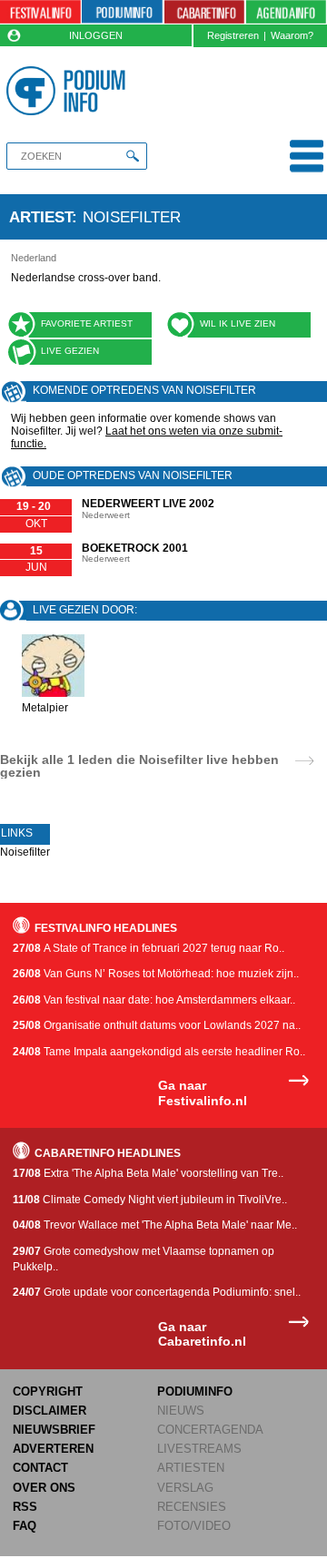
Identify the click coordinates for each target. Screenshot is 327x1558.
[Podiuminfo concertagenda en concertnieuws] (122, 12)
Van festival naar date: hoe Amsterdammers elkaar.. (154, 1000)
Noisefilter (25, 852)
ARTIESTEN (190, 1468)
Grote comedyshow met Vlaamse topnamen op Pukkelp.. (143, 1259)
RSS (25, 1507)
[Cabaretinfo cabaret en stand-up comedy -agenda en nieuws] (204, 12)
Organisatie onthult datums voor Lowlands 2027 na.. (157, 1025)
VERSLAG (185, 1487)
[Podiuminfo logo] (68, 90)
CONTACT (40, 1468)
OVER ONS (44, 1487)
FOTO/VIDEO (194, 1526)
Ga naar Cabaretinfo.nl (202, 1334)
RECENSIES (191, 1507)
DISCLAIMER (49, 1410)
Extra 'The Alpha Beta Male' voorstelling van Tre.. (148, 1173)
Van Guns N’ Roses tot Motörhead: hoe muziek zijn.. (156, 973)
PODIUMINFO (195, 1391)
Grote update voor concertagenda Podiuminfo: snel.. (157, 1292)
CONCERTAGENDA (210, 1429)
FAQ (24, 1526)
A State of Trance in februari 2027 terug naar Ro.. (148, 948)
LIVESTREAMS (199, 1448)
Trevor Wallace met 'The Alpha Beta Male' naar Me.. (155, 1225)
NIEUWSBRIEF (54, 1429)
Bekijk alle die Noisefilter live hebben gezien (139, 765)
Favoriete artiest (87, 323)
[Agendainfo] (286, 12)
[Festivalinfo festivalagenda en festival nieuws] (40, 12)
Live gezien (70, 351)
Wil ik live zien (237, 323)
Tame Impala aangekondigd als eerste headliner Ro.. (159, 1051)
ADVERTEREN (53, 1448)
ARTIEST (40, 217)
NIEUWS (180, 1410)
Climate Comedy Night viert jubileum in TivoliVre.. (150, 1199)
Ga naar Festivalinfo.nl (202, 1093)
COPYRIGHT (48, 1391)
